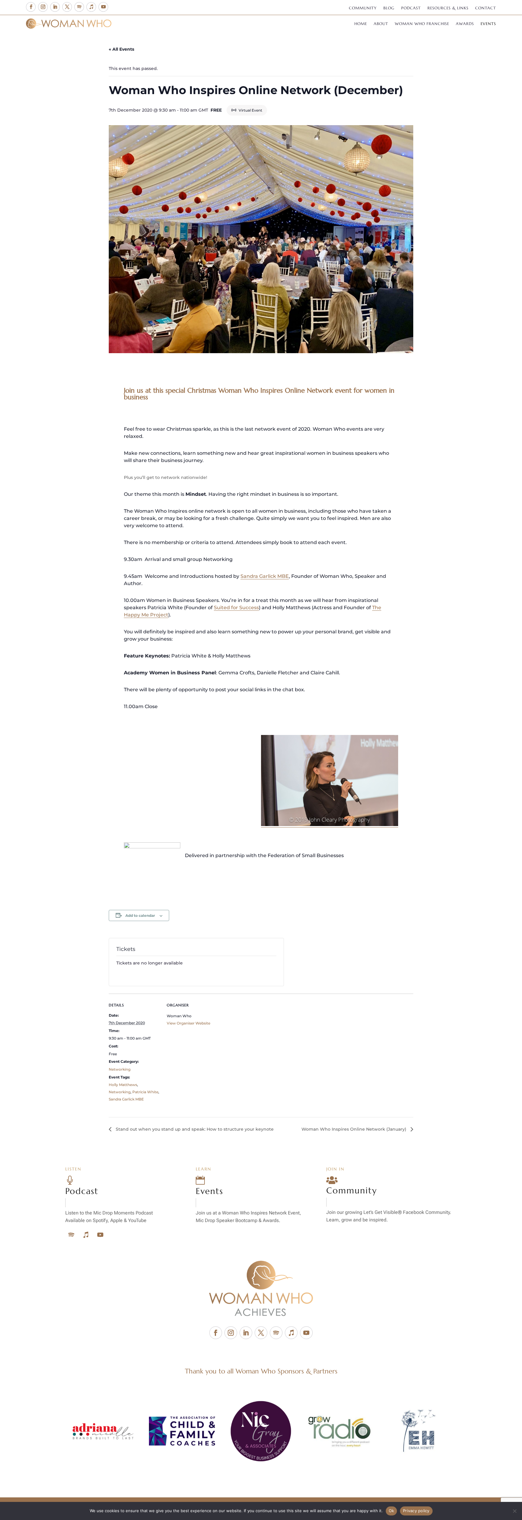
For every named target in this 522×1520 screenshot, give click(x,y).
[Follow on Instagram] (43, 7)
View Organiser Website (188, 1023)
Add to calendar (140, 915)
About (381, 24)
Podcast (411, 8)
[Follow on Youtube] (103, 7)
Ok (391, 1510)
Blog (389, 8)
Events (488, 24)
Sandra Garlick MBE (264, 576)
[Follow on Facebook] (31, 7)
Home (360, 24)
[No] (514, 1511)
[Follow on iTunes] (91, 7)
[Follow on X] (67, 7)
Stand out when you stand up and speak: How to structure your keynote (194, 1129)
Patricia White (145, 1092)
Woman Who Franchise (422, 24)
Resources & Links (448, 8)
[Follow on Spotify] (79, 7)
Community (363, 8)
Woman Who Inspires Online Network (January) (354, 1129)
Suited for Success (236, 607)
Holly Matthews (123, 1084)
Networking (119, 1069)
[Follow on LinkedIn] (55, 7)
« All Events (121, 49)
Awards (465, 24)
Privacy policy (416, 1510)
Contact (485, 8)
